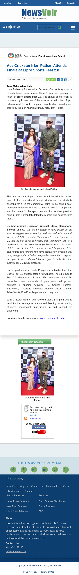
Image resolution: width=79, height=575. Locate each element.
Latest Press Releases (17, 501)
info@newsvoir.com (16, 551)
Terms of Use (47, 571)
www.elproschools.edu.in (53, 318)
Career (66, 486)
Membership (53, 486)
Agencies (7, 3)
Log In (6, 26)
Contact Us (71, 3)
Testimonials (14, 491)
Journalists (22, 3)
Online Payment (47, 506)
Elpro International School (51, 56)
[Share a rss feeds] (25, 418)
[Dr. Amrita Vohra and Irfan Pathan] (37, 371)
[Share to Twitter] (62, 79)
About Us (58, 3)
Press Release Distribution (52, 501)
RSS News (35, 418)
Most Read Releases (16, 506)
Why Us (24, 486)
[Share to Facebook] (58, 79)
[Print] (69, 79)
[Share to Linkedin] (65, 79)
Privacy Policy (30, 571)
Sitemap (29, 491)
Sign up (15, 26)
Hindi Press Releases (17, 511)
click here (35, 415)
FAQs (41, 511)
